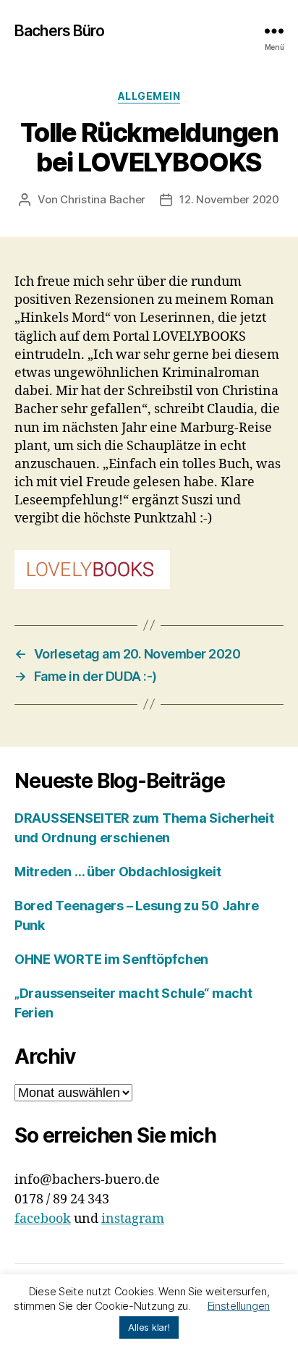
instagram (132, 1219)
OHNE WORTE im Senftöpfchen (111, 959)
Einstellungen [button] (239, 1306)
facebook (42, 1219)
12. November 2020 (229, 199)
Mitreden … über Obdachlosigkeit (117, 871)
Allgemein (149, 96)
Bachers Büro (59, 30)
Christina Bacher (102, 199)
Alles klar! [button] (148, 1327)
